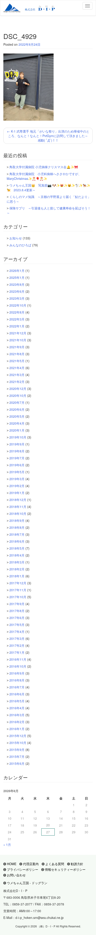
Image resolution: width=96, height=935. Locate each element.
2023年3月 (17, 298)
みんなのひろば (20, 245)
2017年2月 (17, 645)
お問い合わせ (16, 875)
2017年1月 (17, 652)
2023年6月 (17, 291)
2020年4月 (17, 423)
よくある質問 (54, 864)
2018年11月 (17, 506)
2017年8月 (17, 610)
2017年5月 (17, 624)
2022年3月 (17, 319)
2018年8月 (17, 527)
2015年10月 (17, 742)
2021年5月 (17, 361)
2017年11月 (17, 590)
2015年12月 (17, 735)
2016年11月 (17, 659)
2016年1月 (17, 729)
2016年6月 (17, 694)
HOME (11, 864)
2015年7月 (17, 756)
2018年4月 (17, 555)
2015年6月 (17, 763)
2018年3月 (17, 562)
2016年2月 (17, 722)
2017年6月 (17, 617)
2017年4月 (17, 631)
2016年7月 (17, 687)
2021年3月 (17, 374)
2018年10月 (17, 513)
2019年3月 (17, 479)
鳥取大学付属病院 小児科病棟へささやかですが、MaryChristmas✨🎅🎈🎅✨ (44, 176)
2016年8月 (17, 680)
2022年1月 (17, 326)
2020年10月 (17, 395)
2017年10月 (17, 597)
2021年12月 (17, 333)
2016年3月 (17, 715)
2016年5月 (17, 701)
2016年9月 (17, 673)
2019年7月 (17, 458)
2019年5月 (17, 472)
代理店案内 (30, 864)
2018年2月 (17, 569)
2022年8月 (17, 312)
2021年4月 (17, 367)
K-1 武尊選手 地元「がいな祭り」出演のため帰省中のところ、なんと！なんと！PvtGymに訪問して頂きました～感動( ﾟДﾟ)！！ (48, 135)
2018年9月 (17, 520)
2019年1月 (17, 492)
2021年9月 (17, 347)
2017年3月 (17, 638)
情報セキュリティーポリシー (65, 869)
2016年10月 (17, 666)
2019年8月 (17, 451)
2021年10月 (17, 340)
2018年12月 (17, 499)
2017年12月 (17, 583)
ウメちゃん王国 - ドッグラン (26, 883)
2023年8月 (17, 284)
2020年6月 (17, 409)
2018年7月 (17, 534)
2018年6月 (17, 541)
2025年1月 (17, 277)
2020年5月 (17, 416)
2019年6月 (17, 465)
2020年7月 (17, 402)
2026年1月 (17, 270)
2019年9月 (17, 444)
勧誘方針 (76, 864)
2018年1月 (17, 576)
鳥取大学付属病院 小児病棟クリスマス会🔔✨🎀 (43, 167)
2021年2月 (17, 381)
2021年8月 (17, 354)
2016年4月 (17, 708)
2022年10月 (17, 305)
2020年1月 (17, 430)
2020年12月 (17, 388)
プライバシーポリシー (22, 869)
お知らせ (15, 238)
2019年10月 (17, 437)
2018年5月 (17, 548)
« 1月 (7, 844)
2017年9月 (17, 604)
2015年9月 (17, 749)
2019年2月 (17, 486)
